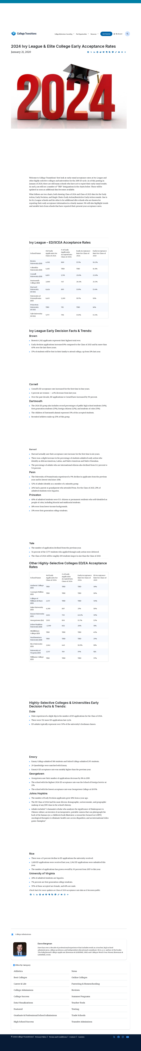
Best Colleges (20, 977)
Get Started (106, 34)
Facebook (118, 1037)
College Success (21, 996)
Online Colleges (79, 977)
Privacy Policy (40, 1037)
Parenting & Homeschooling (86, 984)
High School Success (24, 1021)
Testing (75, 1009)
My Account (119, 34)
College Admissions (23, 934)
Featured (18, 1009)
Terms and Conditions (58, 1037)
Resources (93, 34)
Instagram (123, 1037)
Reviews (76, 990)
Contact (72, 1037)
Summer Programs (81, 996)
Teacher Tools (78, 1002)
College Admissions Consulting (63, 34)
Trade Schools (78, 1015)
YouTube (127, 1037)
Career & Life (20, 984)
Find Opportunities (81, 34)
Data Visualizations (23, 1002)
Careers (81, 1037)
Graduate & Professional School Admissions (35, 1015)
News (74, 971)
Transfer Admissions (82, 1021)
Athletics (18, 971)
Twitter (114, 1037)
